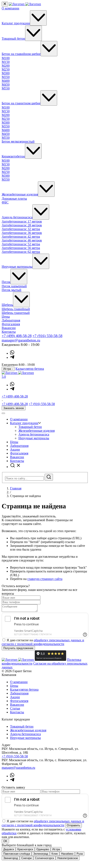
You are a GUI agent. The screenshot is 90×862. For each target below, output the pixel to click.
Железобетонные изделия (20, 194)
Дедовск (8, 849)
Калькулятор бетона (29, 368)
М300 (6, 73)
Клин (54, 853)
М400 (6, 81)
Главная (15, 488)
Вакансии (9, 328)
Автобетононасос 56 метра (21, 248)
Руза (80, 853)
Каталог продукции (16, 23)
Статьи (15, 708)
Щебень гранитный (16, 313)
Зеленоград (40, 853)
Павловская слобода (16, 853)
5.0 (4, 376)
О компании (10, 8)
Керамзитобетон (13, 156)
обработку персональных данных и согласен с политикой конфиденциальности (43, 642)
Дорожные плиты (14, 198)
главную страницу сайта (44, 579)
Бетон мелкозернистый (18, 141)
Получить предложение (18, 648)
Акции (15, 449)
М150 (6, 62)
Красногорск (25, 849)
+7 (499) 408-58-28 (17, 336)
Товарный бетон (13, 38)
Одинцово (42, 849)
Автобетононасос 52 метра (21, 244)
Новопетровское (67, 858)
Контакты (9, 331)
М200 (6, 65)
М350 (6, 77)
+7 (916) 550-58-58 (47, 336)
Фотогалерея (11, 324)
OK (5, 841)
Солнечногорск (44, 858)
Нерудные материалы (17, 266)
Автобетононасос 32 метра (21, 229)
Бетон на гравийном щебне (21, 54)
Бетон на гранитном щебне (21, 103)
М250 (6, 69)
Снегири (26, 858)
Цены (6, 316)
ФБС (5, 202)
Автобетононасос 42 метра (21, 236)
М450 (6, 84)
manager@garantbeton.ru (21, 340)
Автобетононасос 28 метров (22, 225)
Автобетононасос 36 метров (22, 233)
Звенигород (10, 858)
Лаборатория (11, 320)
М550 (6, 88)
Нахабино (67, 853)
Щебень (7, 305)
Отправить (73, 825)
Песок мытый (11, 290)
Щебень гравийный (16, 309)
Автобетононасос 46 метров (22, 240)
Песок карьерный (14, 286)
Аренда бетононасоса (17, 217)
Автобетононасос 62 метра (21, 251)
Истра (56, 849)
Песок (6, 282)
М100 (6, 58)
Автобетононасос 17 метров (22, 221)
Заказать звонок (13, 408)
